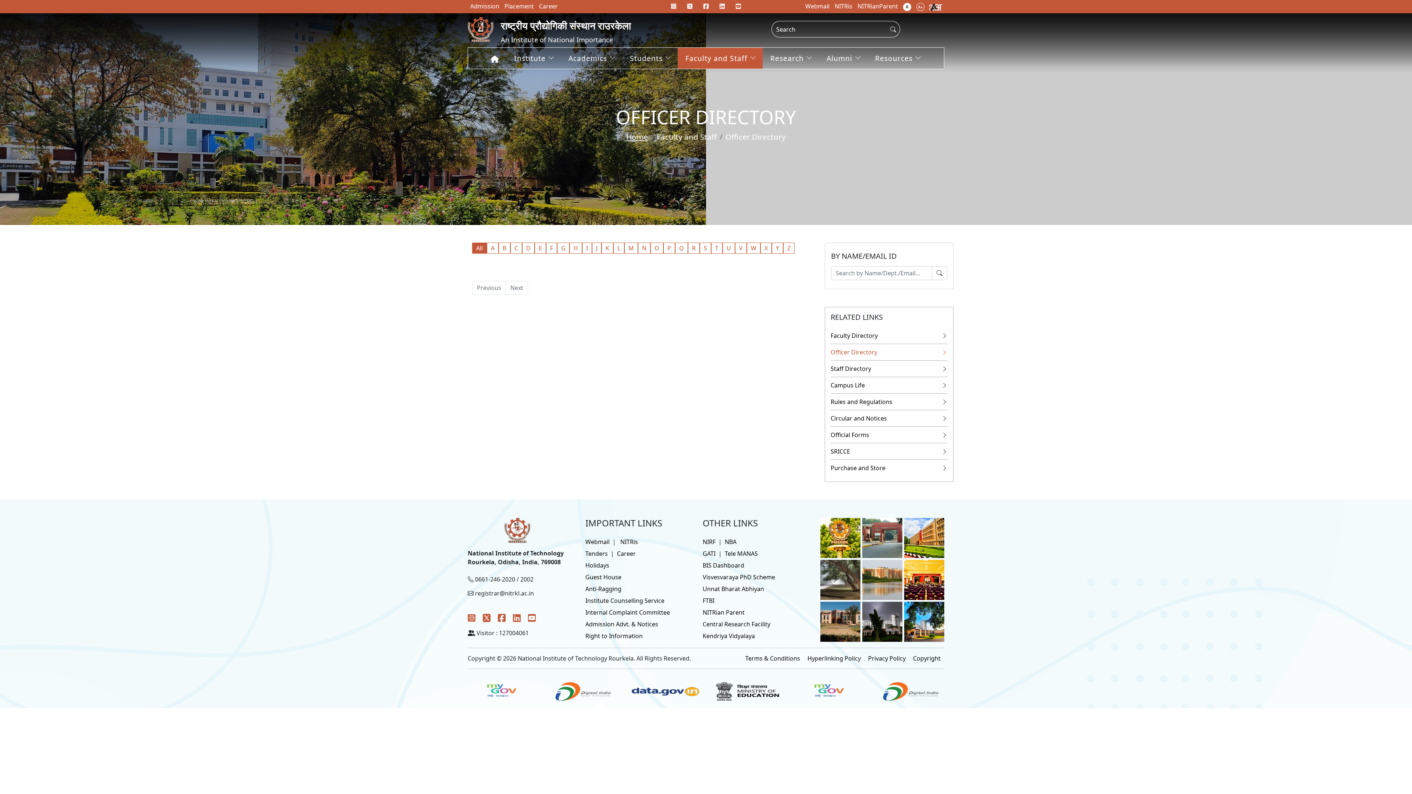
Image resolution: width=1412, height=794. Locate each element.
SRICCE (840, 451)
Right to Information (614, 636)
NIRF (709, 542)
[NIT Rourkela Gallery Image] (840, 537)
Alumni (839, 58)
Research (787, 58)
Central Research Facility (736, 624)
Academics (587, 58)
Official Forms (850, 435)
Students (646, 58)
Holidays (597, 565)
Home (637, 137)
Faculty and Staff (716, 58)
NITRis (629, 542)
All (479, 248)
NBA (731, 542)
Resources (894, 58)
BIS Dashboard (723, 565)
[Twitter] (487, 618)
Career (626, 554)
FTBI (708, 601)
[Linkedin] (722, 6)
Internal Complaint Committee (627, 612)
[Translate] (935, 6)
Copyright (927, 658)
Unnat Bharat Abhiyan (733, 589)
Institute (530, 58)
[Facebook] (502, 618)
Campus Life (848, 385)
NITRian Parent (724, 612)
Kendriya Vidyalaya (729, 636)
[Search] (939, 273)
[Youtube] (738, 6)
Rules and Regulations (861, 402)
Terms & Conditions (772, 658)
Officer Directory (854, 352)
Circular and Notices (859, 418)
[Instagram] (471, 618)
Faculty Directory (854, 336)
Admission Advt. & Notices (621, 624)
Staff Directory (851, 369)
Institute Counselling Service (624, 601)
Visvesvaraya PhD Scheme (739, 577)
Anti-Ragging (603, 589)
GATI (709, 554)
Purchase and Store (858, 468)
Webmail (597, 542)
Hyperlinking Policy (834, 658)
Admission (484, 6)
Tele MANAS (741, 554)
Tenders (596, 554)
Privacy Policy (887, 658)
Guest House (603, 577)
